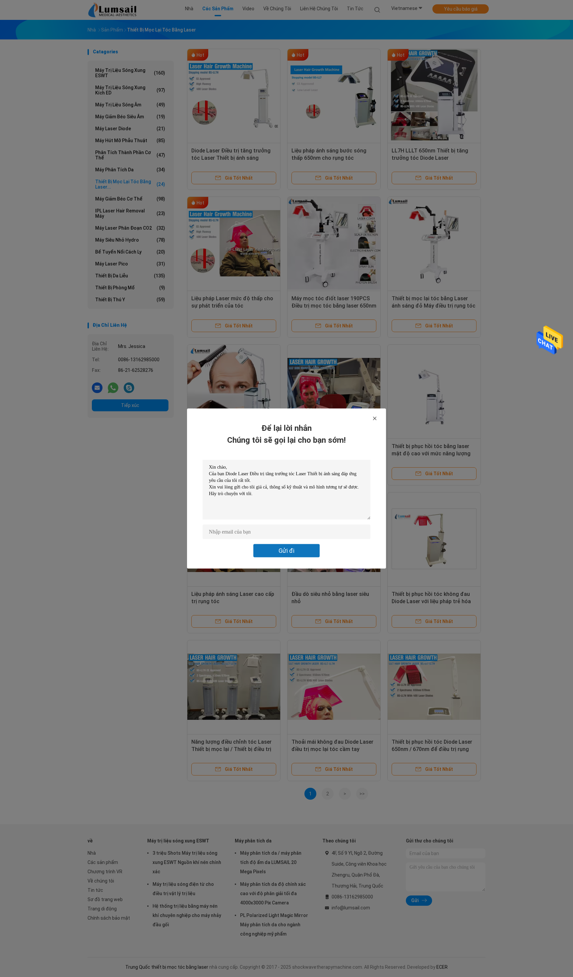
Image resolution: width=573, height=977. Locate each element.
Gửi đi (286, 550)
